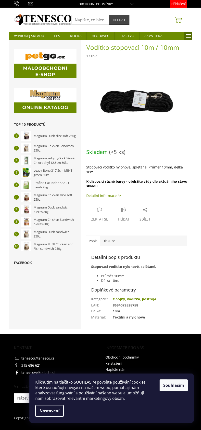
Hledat (119, 19)
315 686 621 (31, 365)
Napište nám (115, 369)
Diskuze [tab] (108, 240)
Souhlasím (173, 385)
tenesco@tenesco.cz (37, 358)
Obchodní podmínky (95, 4)
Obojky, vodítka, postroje (134, 299)
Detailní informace (101, 195)
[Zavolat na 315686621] (21, 3)
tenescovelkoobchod (38, 372)
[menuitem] (29, 36)
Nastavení (49, 411)
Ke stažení (113, 363)
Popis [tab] (93, 240)
